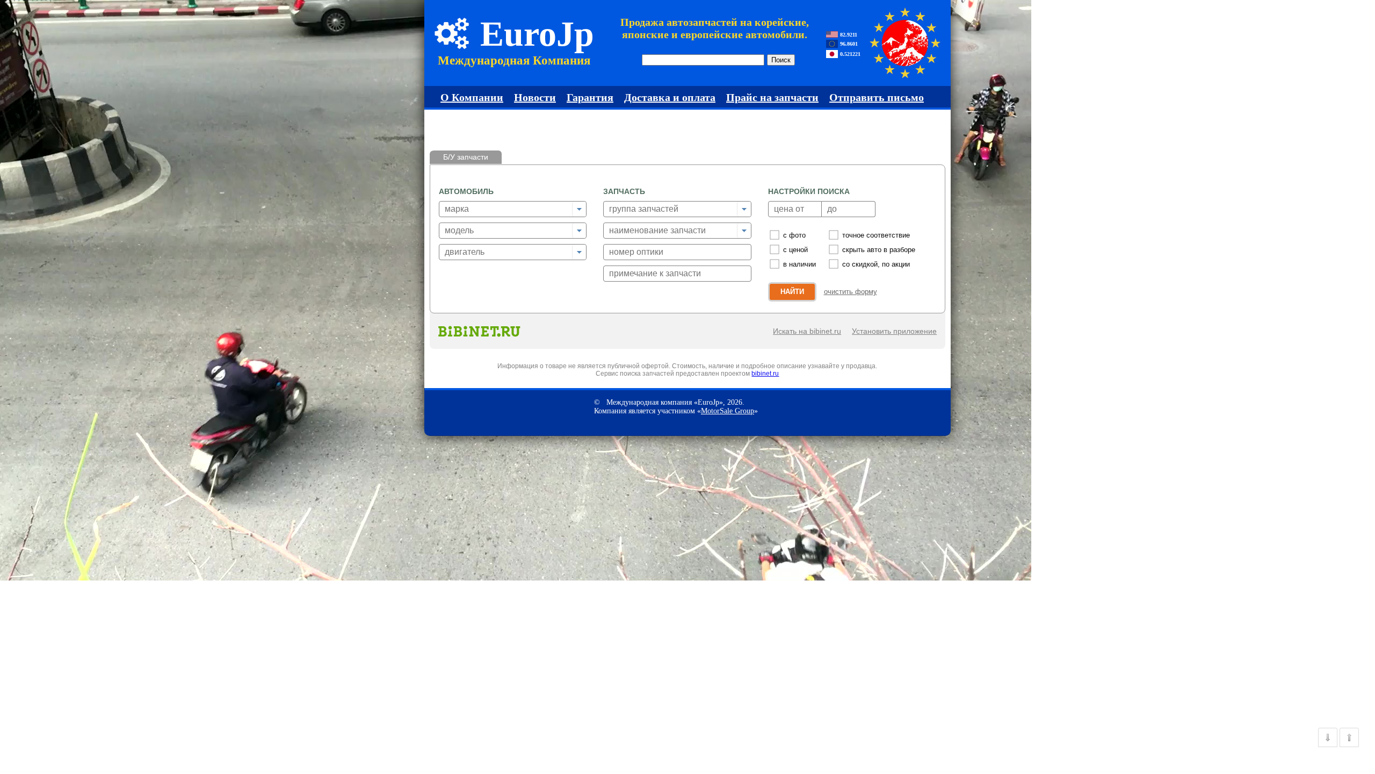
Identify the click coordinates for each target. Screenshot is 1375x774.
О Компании (471, 97)
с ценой (795, 250)
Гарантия (590, 97)
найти (792, 292)
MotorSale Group (727, 411)
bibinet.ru (765, 373)
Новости (535, 97)
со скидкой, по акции (876, 264)
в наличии (799, 264)
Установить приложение (894, 331)
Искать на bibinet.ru (807, 331)
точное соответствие (876, 235)
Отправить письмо (876, 97)
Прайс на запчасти (772, 97)
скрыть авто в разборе (878, 250)
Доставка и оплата (669, 97)
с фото (794, 235)
